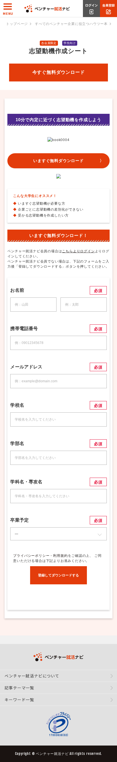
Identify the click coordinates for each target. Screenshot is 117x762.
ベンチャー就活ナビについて (32, 676)
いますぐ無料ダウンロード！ (58, 235)
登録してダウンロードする (58, 575)
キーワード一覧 (19, 699)
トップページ (17, 24)
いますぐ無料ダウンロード (58, 160)
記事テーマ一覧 (19, 687)
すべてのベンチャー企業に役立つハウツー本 (71, 24)
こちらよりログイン (78, 251)
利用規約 (60, 556)
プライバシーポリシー (31, 556)
